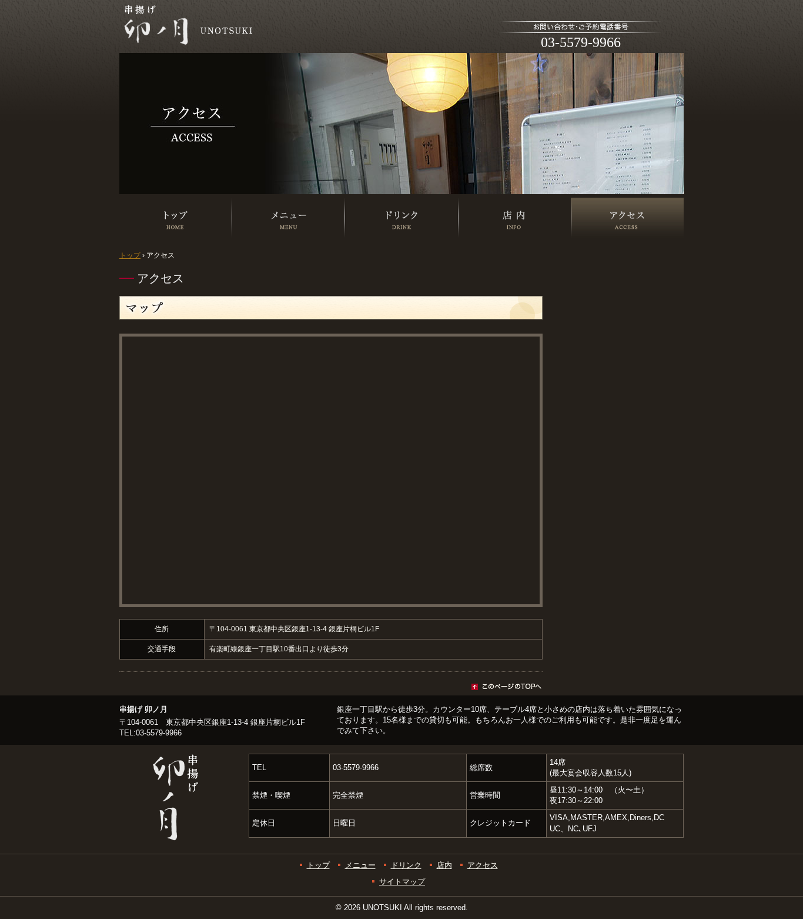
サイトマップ (402, 881)
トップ (175, 259)
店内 (514, 259)
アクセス (482, 865)
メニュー (289, 259)
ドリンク (401, 259)
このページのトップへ (331, 686)
